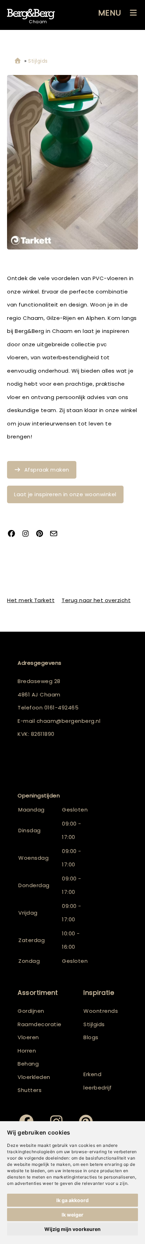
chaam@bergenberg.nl (69, 721)
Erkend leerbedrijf (97, 1081)
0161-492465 (61, 707)
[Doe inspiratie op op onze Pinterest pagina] (42, 534)
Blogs (91, 1037)
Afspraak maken (46, 469)
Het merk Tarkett (31, 600)
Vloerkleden (34, 1077)
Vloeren (28, 1037)
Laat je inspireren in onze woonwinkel (65, 494)
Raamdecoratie (40, 1024)
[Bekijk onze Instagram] (28, 534)
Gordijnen (31, 1011)
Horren (27, 1050)
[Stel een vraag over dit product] (56, 534)
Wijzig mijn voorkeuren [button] (72, 1229)
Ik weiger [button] (72, 1215)
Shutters (30, 1090)
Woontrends (100, 1011)
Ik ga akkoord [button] (72, 1200)
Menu (109, 12)
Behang (28, 1063)
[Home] (17, 61)
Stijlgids (94, 1024)
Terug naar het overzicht (96, 600)
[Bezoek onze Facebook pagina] (14, 534)
